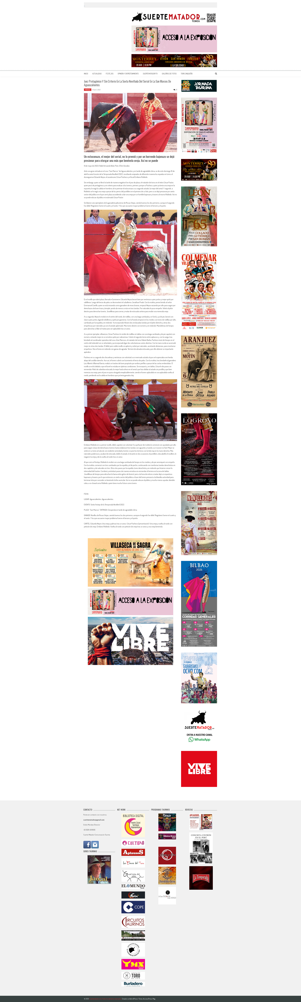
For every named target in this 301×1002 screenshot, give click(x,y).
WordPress (134, 999)
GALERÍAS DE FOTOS (169, 73)
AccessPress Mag (149, 999)
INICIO (86, 73)
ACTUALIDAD (97, 73)
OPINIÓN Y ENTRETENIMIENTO (128, 73)
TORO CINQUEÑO (187, 73)
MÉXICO (87, 90)
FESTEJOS (109, 73)
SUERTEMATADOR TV (150, 73)
